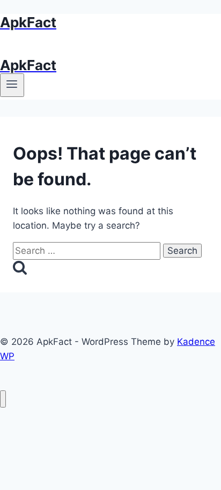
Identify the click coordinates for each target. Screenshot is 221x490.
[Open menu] (12, 85)
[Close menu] (3, 399)
